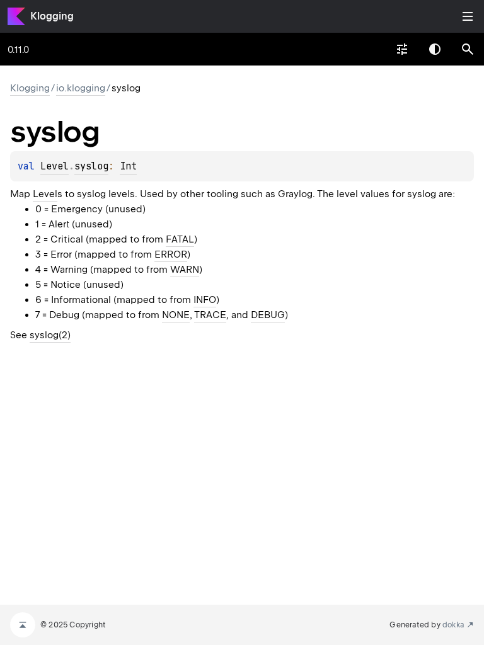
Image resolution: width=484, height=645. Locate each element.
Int (128, 166)
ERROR (170, 254)
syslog (91, 166)
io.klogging (80, 88)
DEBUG (268, 315)
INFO (204, 299)
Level (54, 166)
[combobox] (402, 49)
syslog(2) (50, 335)
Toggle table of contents (467, 16)
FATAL (180, 239)
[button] (467, 49)
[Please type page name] (467, 49)
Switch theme (434, 49)
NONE (176, 315)
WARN (184, 269)
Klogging (52, 16)
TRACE (210, 315)
